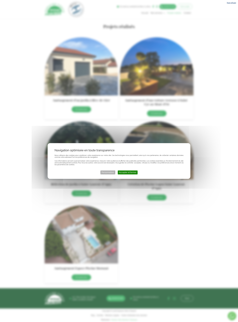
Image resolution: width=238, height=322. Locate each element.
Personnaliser (108, 172)
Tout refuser (231, 3)
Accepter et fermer (127, 172)
